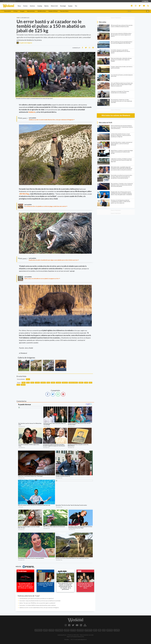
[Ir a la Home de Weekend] (75, 620)
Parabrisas (80, 630)
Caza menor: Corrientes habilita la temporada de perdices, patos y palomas (37, 605)
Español (81, 382)
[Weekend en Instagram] (66, 625)
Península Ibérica (73, 382)
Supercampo (88, 630)
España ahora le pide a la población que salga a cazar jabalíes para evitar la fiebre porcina (53, 260)
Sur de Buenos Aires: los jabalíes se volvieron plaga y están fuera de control (45, 206)
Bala (18, 384)
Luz (100, 630)
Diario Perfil (38, 630)
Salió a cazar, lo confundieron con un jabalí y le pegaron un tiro (41, 278)
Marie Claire (59, 630)
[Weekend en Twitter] (73, 625)
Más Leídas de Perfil (105, 122)
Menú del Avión (31, 11)
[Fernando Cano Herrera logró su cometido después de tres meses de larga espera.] (24, 365)
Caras (45, 630)
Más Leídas (102, 22)
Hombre (73, 630)
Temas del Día (7, 11)
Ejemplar (43, 382)
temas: (19, 382)
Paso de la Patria (64, 11)
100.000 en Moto (42, 11)
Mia (104, 630)
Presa (32, 382)
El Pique (16, 11)
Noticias (51, 630)
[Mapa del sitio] (85, 625)
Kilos (48, 382)
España (53, 382)
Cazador (58, 382)
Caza (28, 382)
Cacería (37, 382)
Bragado (22, 11)
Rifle (90, 382)
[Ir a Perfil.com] (145, 1)
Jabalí (28, 379)
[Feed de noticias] (81, 625)
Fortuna (67, 630)
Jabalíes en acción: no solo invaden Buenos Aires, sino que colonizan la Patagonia (51, 119)
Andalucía (31, 112)
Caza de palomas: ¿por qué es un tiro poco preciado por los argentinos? (36, 598)
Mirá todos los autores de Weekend (116, 115)
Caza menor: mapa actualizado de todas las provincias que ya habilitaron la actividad (39, 600)
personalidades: (21, 379)
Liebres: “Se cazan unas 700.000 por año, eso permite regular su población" (37, 603)
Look (95, 630)
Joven (86, 382)
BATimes (116, 630)
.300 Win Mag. (24, 194)
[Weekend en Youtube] (77, 625)
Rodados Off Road (53, 11)
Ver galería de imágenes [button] (25, 42)
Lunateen (109, 630)
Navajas (23, 384)
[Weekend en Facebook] (69, 625)
